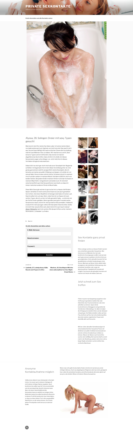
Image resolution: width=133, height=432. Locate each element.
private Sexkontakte (48, 6)
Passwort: (31, 246)
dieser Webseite (31, 209)
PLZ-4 (30, 221)
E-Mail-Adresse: (33, 230)
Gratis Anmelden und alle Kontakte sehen (38, 18)
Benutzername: (33, 238)
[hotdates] (88, 224)
